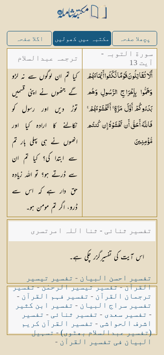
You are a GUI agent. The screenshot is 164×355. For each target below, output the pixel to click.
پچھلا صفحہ (134, 39)
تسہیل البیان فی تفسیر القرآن (91, 337)
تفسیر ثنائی (74, 314)
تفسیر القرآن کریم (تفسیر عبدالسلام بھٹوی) (86, 328)
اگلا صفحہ (29, 39)
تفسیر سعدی (125, 314)
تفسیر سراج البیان (116, 305)
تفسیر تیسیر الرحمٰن (79, 287)
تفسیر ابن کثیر (44, 305)
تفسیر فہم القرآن (55, 296)
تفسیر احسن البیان (116, 278)
